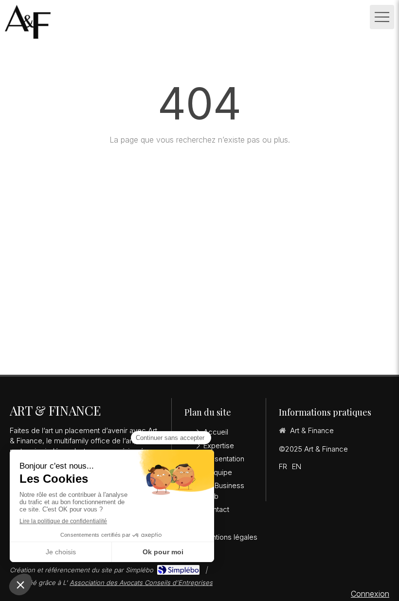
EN (296, 466)
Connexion (370, 594)
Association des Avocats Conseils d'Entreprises (141, 582)
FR (283, 466)
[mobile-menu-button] (382, 17)
